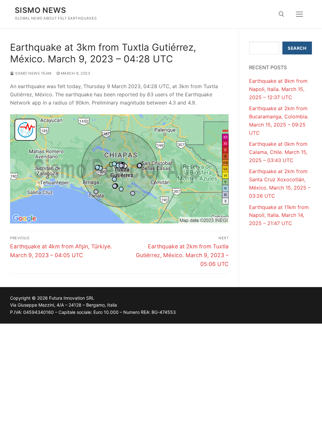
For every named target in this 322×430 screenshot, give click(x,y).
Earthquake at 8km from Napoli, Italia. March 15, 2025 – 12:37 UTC (278, 89)
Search (297, 48)
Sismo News (40, 10)
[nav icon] (299, 14)
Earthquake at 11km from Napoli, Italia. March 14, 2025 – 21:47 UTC (279, 215)
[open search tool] (281, 14)
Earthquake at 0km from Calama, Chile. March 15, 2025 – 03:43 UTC (278, 152)
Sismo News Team (33, 73)
